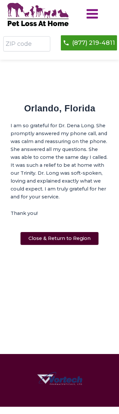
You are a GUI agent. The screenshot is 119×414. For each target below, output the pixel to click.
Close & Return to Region (59, 238)
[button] (89, 42)
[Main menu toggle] (92, 14)
